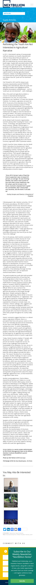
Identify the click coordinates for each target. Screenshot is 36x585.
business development (11, 534)
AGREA (23, 382)
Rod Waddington (21, 461)
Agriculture (12, 533)
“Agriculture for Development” (16, 146)
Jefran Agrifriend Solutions (20, 282)
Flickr (23, 458)
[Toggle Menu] (31, 4)
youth (31, 534)
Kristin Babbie (7, 449)
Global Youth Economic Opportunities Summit (15, 83)
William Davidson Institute (23, 534)
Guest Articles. (9, 20)
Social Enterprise (19, 533)
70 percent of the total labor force (17, 103)
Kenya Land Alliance (11, 204)
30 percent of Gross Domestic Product (17, 104)
